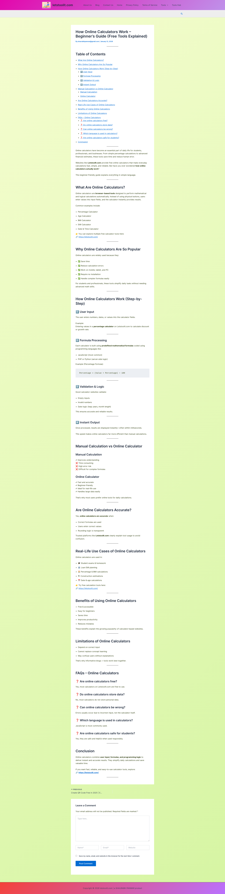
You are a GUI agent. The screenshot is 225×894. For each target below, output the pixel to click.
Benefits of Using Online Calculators (94, 109)
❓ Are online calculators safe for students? (99, 137)
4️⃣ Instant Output (88, 84)
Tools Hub (176, 5)
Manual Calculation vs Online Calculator (95, 89)
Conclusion (83, 142)
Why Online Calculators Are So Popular (95, 64)
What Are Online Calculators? (91, 60)
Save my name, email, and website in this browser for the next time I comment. (109, 856)
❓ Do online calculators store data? (96, 125)
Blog (97, 5)
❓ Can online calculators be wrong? (96, 129)
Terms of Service (149, 5)
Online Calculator (88, 96)
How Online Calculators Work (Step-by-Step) (98, 68)
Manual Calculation (88, 92)
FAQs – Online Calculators (89, 117)
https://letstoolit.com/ (88, 237)
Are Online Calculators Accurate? (92, 100)
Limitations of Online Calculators (92, 113)
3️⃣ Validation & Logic (89, 80)
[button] (167, 5)
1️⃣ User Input (86, 72)
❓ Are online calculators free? (93, 120)
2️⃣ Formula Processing (90, 76)
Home (119, 5)
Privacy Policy (132, 5)
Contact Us (108, 5)
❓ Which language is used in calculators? (98, 133)
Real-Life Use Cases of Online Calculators (96, 105)
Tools (163, 5)
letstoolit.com (62, 5)
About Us (87, 5)
